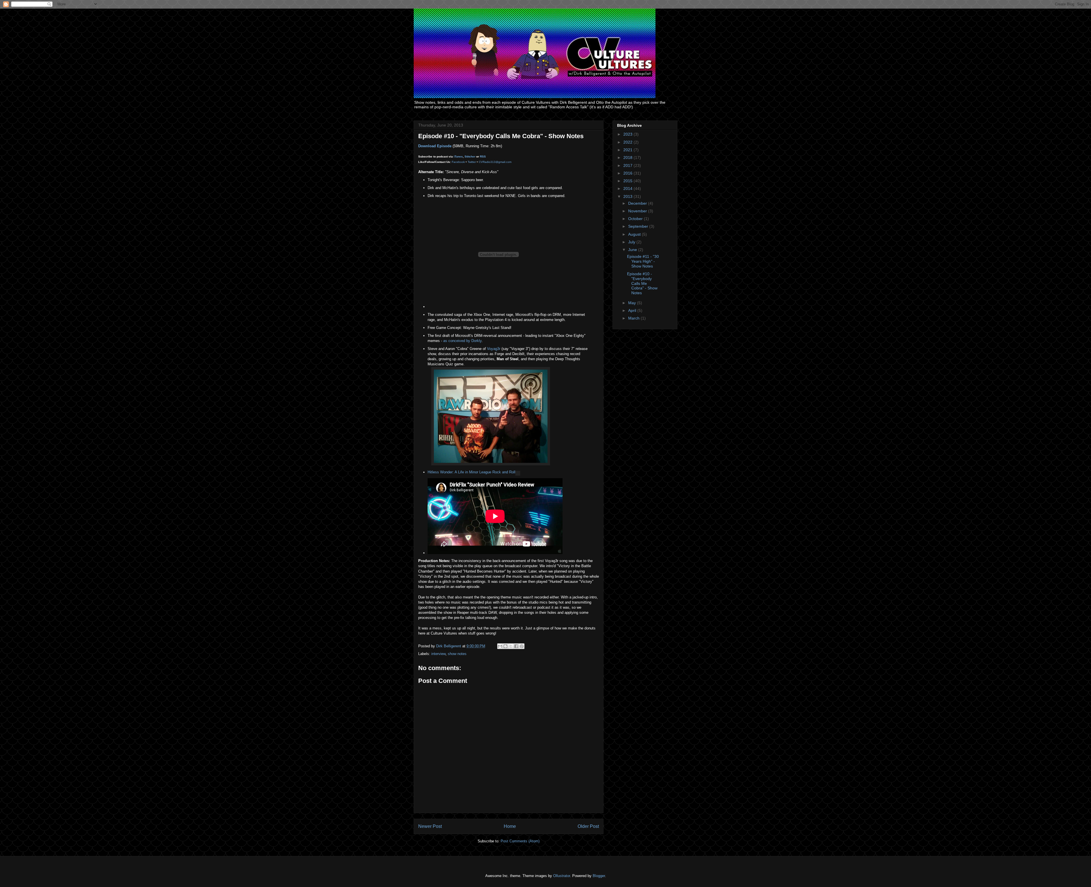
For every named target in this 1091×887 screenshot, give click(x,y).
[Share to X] (511, 646)
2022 (628, 142)
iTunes (458, 156)
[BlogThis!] (505, 646)
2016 (628, 173)
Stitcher (470, 156)
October (636, 218)
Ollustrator (561, 876)
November (638, 211)
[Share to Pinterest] (521, 646)
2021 (628, 150)
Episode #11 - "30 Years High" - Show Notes (643, 261)
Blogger (599, 876)
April (632, 310)
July (632, 242)
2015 (628, 181)
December (638, 203)
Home (510, 826)
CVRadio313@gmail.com (495, 161)
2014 (628, 188)
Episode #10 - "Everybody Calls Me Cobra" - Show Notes (642, 283)
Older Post (588, 826)
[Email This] (500, 646)
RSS (483, 156)
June (633, 249)
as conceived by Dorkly (462, 341)
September (638, 226)
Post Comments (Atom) (520, 841)
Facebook (458, 161)
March (634, 318)
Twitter (472, 161)
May (632, 302)
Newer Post (430, 826)
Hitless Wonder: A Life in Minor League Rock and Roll (471, 472)
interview (438, 654)
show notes (457, 654)
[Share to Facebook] (516, 646)
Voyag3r (493, 349)
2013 (628, 196)
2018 (628, 157)
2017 (628, 165)
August (635, 234)
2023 (628, 134)
